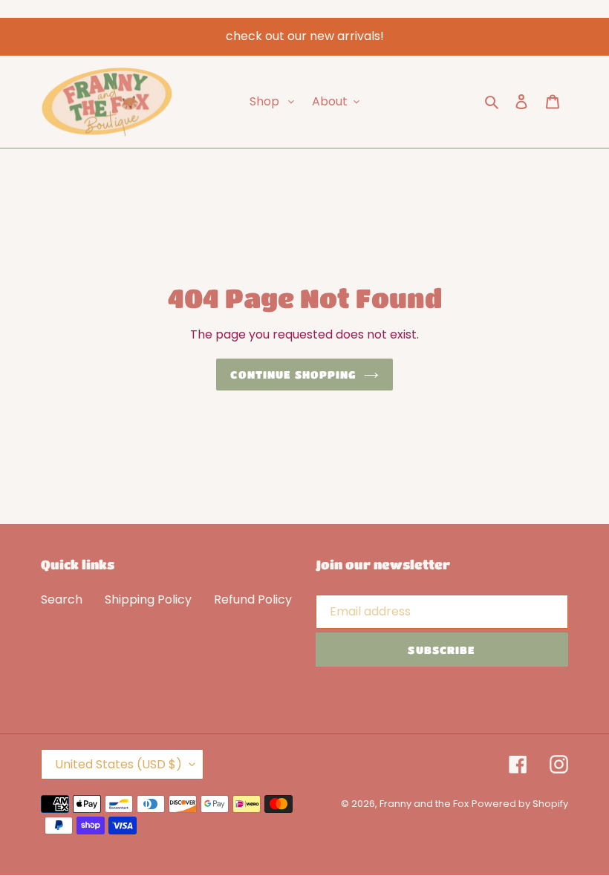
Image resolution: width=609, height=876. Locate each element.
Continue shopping (293, 374)
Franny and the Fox (424, 804)
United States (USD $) (118, 764)
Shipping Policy (148, 599)
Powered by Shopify (520, 804)
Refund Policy (253, 599)
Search (61, 599)
